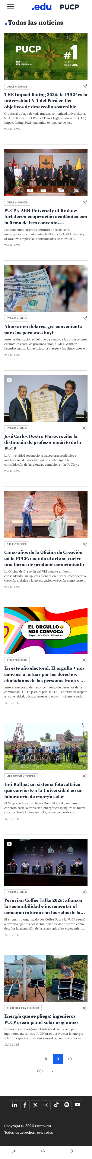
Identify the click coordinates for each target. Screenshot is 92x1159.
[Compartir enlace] (85, 86)
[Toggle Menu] (10, 6)
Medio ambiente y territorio (21, 776)
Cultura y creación (16, 544)
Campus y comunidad (17, 86)
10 (70, 1058)
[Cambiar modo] (71, 1151)
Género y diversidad (17, 660)
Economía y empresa (17, 318)
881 (40, 1070)
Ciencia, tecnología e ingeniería (23, 1008)
